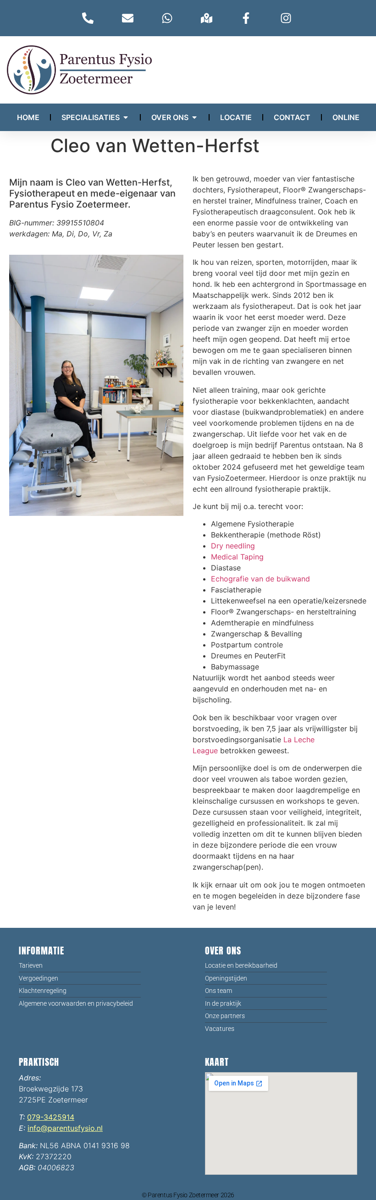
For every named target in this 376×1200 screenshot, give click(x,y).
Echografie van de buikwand (260, 578)
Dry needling (233, 545)
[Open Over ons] (194, 117)
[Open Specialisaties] (125, 117)
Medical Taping (237, 556)
